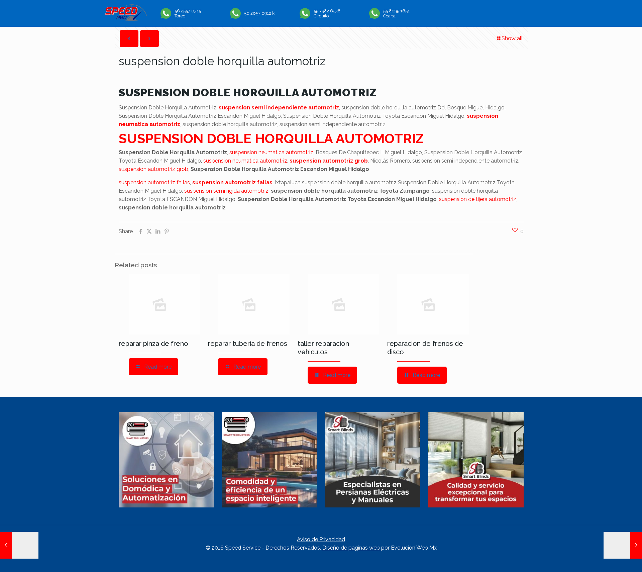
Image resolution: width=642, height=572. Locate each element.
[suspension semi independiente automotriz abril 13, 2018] (623, 545)
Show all (512, 38)
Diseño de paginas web (351, 548)
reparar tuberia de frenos (247, 344)
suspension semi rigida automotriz (226, 191)
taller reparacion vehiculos (323, 348)
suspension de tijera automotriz (477, 199)
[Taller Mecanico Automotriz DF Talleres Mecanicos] (126, 19)
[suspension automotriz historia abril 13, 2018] (19, 545)
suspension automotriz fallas (154, 182)
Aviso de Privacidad (321, 539)
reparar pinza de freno (153, 344)
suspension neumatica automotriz (271, 152)
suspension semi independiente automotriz (279, 107)
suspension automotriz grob (329, 161)
